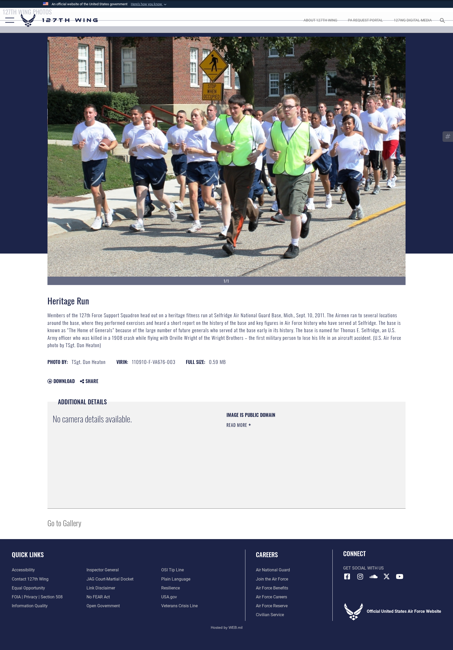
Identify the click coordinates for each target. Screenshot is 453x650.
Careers (267, 554)
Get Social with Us (363, 568)
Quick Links (28, 554)
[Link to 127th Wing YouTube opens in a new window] (399, 577)
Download (63, 381)
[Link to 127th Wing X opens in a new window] (386, 577)
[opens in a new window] (360, 577)
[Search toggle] (443, 20)
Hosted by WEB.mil (226, 627)
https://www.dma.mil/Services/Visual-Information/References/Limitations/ (287, 458)
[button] (149, 4)
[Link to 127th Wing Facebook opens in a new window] (347, 577)
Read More (237, 425)
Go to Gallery (64, 522)
